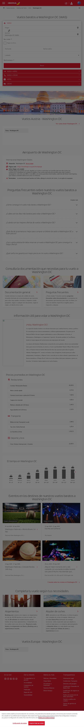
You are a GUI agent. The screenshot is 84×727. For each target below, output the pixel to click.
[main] (42, 719)
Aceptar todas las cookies (37, 723)
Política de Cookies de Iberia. (46, 718)
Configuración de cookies (20, 723)
